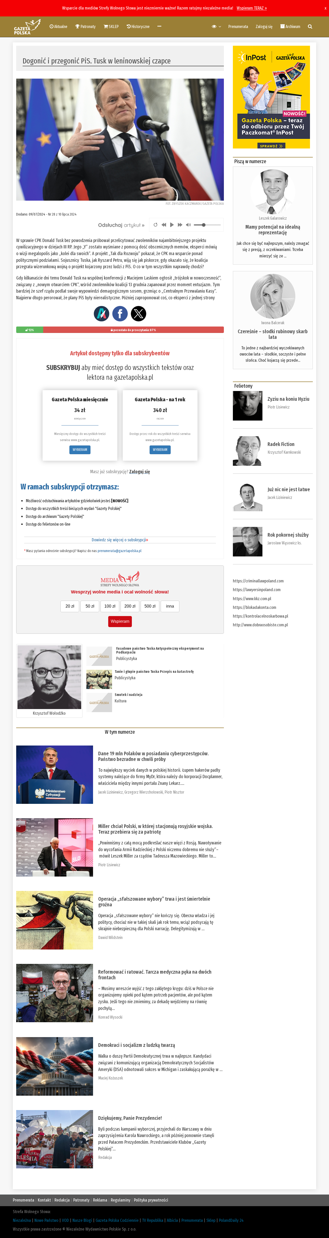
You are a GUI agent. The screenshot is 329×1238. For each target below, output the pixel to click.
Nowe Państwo (46, 1220)
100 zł (109, 606)
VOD (65, 1220)
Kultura (120, 701)
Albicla (172, 1220)
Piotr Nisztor (174, 792)
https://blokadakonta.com (254, 607)
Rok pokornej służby (288, 535)
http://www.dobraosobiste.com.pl (260, 625)
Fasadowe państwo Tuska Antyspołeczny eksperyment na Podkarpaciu (160, 650)
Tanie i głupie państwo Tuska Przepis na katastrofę (154, 671)
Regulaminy (120, 1200)
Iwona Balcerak (272, 322)
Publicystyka (126, 658)
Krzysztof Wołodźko (49, 713)
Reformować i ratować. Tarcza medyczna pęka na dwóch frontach (155, 975)
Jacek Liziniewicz (110, 792)
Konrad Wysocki (110, 1017)
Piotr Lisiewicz (109, 864)
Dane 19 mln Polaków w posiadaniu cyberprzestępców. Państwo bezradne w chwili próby (153, 756)
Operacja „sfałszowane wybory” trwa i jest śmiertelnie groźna (154, 902)
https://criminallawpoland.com (258, 581)
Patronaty (81, 1200)
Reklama (100, 1200)
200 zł (129, 606)
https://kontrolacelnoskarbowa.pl (260, 616)
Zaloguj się (264, 26)
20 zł (70, 606)
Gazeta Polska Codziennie (117, 1220)
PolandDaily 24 (231, 1220)
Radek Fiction (281, 444)
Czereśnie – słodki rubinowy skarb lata (273, 334)
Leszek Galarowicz (273, 218)
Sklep (210, 1220)
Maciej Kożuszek (110, 1078)
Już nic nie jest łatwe (289, 489)
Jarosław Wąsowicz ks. (285, 543)
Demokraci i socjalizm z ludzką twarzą (136, 1045)
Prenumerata (238, 26)
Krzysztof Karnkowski (284, 452)
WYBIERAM (80, 450)
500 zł (150, 606)
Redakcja (105, 1157)
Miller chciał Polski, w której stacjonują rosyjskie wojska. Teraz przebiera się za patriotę (155, 829)
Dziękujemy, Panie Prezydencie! (130, 1118)
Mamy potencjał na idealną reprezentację (272, 230)
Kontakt (44, 1200)
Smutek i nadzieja (128, 695)
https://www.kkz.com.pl (252, 598)
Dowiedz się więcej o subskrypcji (120, 540)
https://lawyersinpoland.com (257, 589)
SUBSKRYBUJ (63, 368)
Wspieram (120, 621)
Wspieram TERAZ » (252, 8)
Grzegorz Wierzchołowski (143, 792)
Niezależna (22, 1220)
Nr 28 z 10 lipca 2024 (62, 214)
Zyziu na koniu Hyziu (288, 399)
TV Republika (152, 1220)
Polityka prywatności (151, 1200)
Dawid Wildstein (110, 937)
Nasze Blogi (82, 1220)
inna (170, 606)
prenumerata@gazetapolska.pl (119, 551)
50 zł (90, 606)
